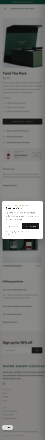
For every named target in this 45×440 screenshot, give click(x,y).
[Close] (39, 204)
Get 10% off (30, 226)
